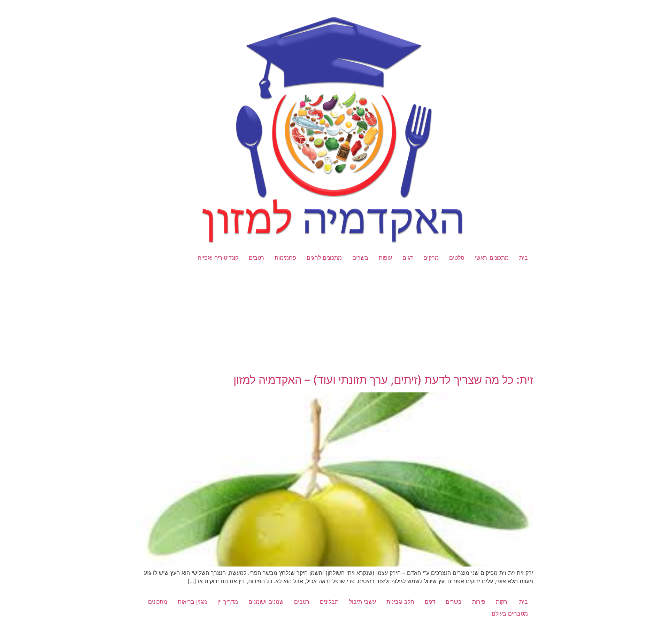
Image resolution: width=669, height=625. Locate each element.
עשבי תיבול (362, 601)
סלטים (456, 257)
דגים (407, 257)
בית (523, 257)
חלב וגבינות (400, 601)
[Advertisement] (334, 321)
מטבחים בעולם (510, 613)
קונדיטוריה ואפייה (218, 257)
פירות (478, 601)
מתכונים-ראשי (492, 257)
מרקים (431, 257)
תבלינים (329, 601)
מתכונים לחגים (324, 257)
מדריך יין (227, 601)
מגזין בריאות (192, 601)
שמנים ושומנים (266, 601)
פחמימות (285, 257)
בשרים (360, 257)
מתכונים (157, 601)
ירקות (502, 601)
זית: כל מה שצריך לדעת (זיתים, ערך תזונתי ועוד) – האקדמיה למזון (383, 379)
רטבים (256, 257)
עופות (385, 257)
